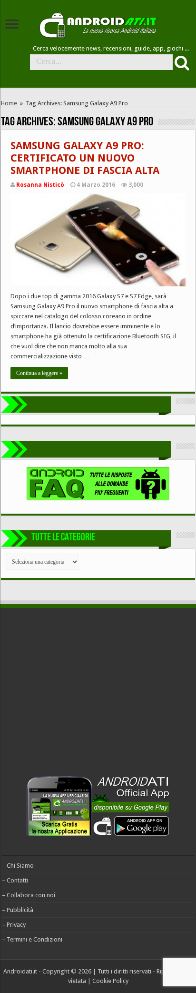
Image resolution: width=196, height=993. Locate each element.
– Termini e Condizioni (32, 939)
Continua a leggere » (39, 373)
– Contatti (15, 880)
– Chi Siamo (18, 865)
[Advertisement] (73, 704)
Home (9, 103)
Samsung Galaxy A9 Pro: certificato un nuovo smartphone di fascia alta (84, 158)
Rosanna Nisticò (40, 185)
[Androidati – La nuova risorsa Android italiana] (98, 23)
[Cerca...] (181, 62)
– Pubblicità (17, 909)
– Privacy (14, 924)
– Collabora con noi (28, 895)
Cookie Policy (110, 980)
